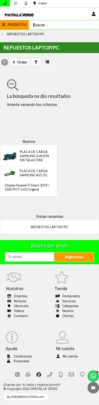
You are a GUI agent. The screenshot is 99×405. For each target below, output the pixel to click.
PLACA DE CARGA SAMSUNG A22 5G (34, 173)
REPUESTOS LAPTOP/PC (25, 34)
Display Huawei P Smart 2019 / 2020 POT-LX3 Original (27, 187)
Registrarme (74, 257)
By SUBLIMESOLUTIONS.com (25, 397)
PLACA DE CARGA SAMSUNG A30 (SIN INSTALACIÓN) (34, 156)
